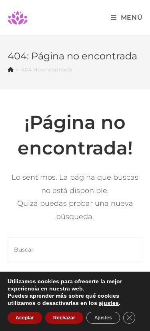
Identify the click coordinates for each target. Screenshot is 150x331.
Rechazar (64, 318)
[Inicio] (11, 69)
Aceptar (25, 318)
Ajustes (103, 318)
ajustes (109, 303)
